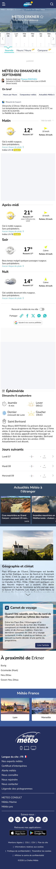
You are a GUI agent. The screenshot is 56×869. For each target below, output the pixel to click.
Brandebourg (19, 10)
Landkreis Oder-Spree (32, 10)
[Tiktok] (45, 819)
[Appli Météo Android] (38, 833)
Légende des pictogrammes (17, 788)
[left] (3, 38)
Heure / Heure (24, 50)
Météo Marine (9, 802)
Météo (3, 10)
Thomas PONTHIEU (29, 79)
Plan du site (43, 842)
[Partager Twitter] (33, 316)
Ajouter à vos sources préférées (29, 322)
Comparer (43, 50)
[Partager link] (21, 316)
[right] (53, 38)
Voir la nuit (46, 120)
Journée (9, 50)
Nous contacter (10, 784)
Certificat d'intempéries (14, 765)
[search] (52, 4)
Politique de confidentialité (18, 851)
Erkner (43, 10)
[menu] (4, 4)
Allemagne (10, 10)
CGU (27, 842)
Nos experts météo (12, 761)
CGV (33, 842)
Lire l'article (43, 645)
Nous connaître (10, 775)
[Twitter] (18, 819)
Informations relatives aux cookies (29, 847)
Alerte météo (9, 770)
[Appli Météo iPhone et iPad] (18, 833)
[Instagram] (31, 819)
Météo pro (7, 806)
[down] (28, 595)
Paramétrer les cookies (41, 851)
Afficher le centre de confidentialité (29, 855)
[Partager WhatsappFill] (45, 316)
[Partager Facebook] (27, 316)
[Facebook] (11, 819)
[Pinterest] (38, 819)
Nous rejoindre (10, 779)
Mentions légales (15, 842)
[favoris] (41, 17)
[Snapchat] (24, 819)
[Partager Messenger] (39, 316)
